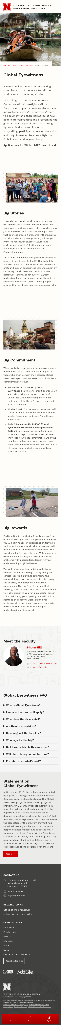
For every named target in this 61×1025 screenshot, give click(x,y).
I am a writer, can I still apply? (25, 712)
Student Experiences (26, 65)
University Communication (17, 914)
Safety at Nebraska (20, 1007)
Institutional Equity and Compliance (15, 1005)
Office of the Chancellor (16, 909)
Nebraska (6, 65)
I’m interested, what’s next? (23, 760)
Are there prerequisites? (21, 726)
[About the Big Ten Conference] (8, 972)
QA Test (13, 1002)
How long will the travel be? (23, 733)
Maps (6, 945)
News (6, 950)
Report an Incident (14, 961)
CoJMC (14, 65)
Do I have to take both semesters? (27, 747)
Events (7, 936)
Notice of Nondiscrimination (39, 1005)
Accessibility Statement (25, 1002)
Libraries (8, 941)
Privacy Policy (8, 1007)
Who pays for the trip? (20, 740)
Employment (10, 932)
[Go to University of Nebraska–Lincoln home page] (7, 7)
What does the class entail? (23, 719)
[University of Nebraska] (25, 972)
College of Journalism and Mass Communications (33, 7)
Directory (8, 927)
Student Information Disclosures (39, 1007)
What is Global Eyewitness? (23, 705)
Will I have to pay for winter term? (27, 753)
